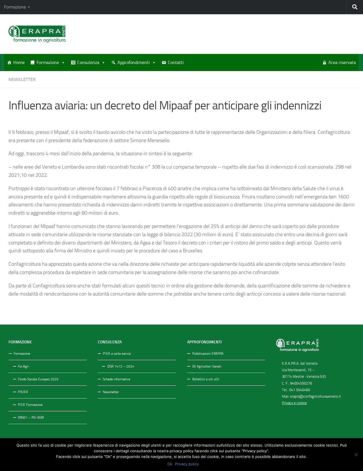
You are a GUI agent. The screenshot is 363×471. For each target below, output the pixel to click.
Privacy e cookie (294, 403)
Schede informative (116, 379)
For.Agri (23, 366)
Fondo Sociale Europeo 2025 (38, 379)
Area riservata (342, 62)
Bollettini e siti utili (205, 379)
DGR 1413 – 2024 (120, 366)
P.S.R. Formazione (30, 405)
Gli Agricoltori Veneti (206, 366)
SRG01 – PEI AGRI (31, 418)
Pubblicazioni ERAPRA (207, 354)
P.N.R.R (23, 392)
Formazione (15, 7)
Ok (169, 464)
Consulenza (88, 62)
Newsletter (22, 79)
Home (19, 62)
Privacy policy (187, 464)
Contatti (176, 62)
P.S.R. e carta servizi (117, 354)
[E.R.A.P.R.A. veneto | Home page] (37, 34)
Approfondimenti (133, 62)
